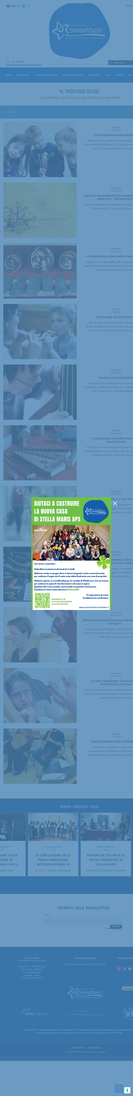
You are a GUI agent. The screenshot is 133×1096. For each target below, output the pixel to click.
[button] (115, 503)
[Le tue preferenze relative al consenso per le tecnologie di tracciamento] (127, 1090)
